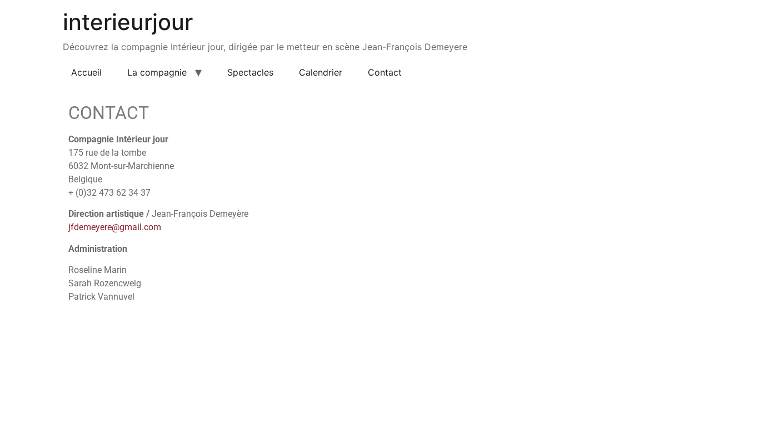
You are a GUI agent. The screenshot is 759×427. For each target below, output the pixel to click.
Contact (385, 72)
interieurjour (128, 22)
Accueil (86, 72)
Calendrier (320, 72)
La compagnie (157, 72)
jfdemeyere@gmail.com (114, 227)
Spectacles (250, 72)
